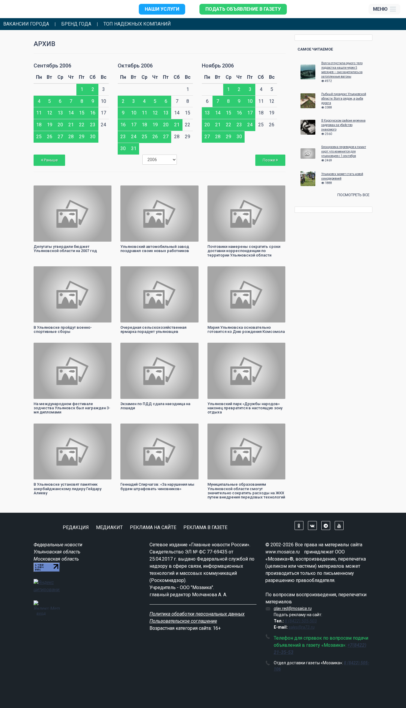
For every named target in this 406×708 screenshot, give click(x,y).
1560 (189, 190)
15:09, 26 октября (225, 190)
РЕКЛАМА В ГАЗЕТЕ (205, 527)
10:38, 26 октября (52, 348)
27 (60, 136)
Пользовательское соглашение (183, 621)
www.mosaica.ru (282, 552)
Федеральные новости (58, 544)
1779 (189, 348)
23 (92, 125)
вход (41, 613)
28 (71, 136)
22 (81, 125)
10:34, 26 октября (138, 348)
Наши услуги (162, 9)
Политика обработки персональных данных (197, 614)
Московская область (56, 559)
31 (133, 148)
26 (49, 136)
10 (133, 113)
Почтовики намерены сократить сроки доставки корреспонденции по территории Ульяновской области (243, 250)
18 (39, 125)
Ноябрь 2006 (218, 65)
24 (133, 136)
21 (71, 125)
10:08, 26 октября (138, 428)
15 (81, 113)
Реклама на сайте (153, 527)
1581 (189, 271)
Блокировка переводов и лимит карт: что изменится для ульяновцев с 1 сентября (343, 151)
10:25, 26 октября (52, 428)
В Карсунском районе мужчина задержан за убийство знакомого (343, 125)
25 (39, 136)
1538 (102, 348)
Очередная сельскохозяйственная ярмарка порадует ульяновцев (153, 329)
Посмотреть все (353, 195)
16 (92, 113)
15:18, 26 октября (138, 190)
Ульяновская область (57, 552)
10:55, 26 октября (52, 271)
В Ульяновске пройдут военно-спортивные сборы (63, 329)
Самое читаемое (315, 49)
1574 (275, 190)
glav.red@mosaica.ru (292, 608)
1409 (275, 271)
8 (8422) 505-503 (301, 621)
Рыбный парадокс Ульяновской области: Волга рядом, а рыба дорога (343, 98)
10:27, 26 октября (225, 348)
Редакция (76, 527)
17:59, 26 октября (52, 190)
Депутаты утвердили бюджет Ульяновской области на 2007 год (65, 248)
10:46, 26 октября (225, 271)
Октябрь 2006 (135, 65)
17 (133, 125)
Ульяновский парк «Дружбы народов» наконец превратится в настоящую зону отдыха (244, 408)
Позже (269, 160)
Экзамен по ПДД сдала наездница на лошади (155, 406)
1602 (275, 348)
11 (39, 113)
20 (60, 125)
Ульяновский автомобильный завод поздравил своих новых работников (154, 248)
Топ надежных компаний (137, 24)
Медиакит (109, 527)
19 (49, 125)
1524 (102, 428)
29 (81, 136)
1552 (102, 271)
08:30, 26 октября (225, 428)
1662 (275, 428)
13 (60, 113)
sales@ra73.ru (301, 627)
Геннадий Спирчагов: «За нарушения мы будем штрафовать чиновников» (157, 486)
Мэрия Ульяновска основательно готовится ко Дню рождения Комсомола (246, 329)
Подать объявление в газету (243, 9)
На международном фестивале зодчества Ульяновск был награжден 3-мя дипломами (72, 408)
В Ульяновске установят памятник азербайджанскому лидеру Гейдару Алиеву (67, 488)
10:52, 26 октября (138, 271)
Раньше (50, 160)
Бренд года (76, 24)
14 (71, 113)
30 (92, 136)
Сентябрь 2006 (52, 65)
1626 (102, 190)
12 (49, 113)
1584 (189, 428)
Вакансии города (26, 24)
